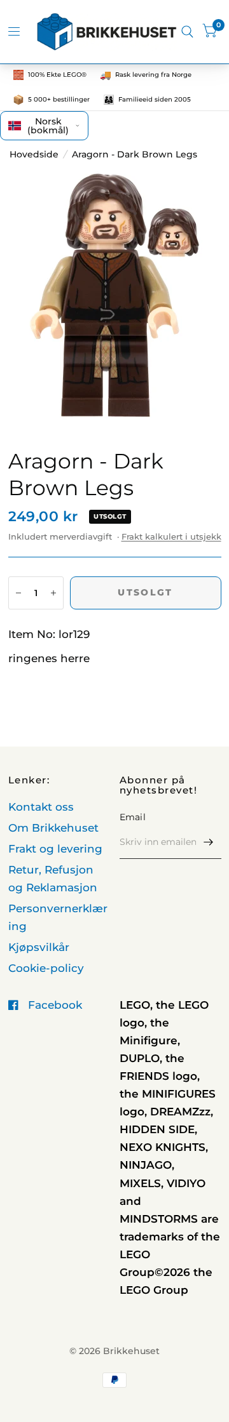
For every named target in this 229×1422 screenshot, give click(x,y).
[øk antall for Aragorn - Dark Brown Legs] (53, 593)
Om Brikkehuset (53, 827)
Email (133, 817)
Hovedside (34, 154)
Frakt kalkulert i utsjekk (171, 536)
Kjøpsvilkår (38, 947)
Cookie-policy (46, 968)
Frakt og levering (55, 848)
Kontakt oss (41, 807)
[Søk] (187, 31)
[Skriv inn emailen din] (208, 842)
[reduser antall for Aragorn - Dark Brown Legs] (18, 593)
